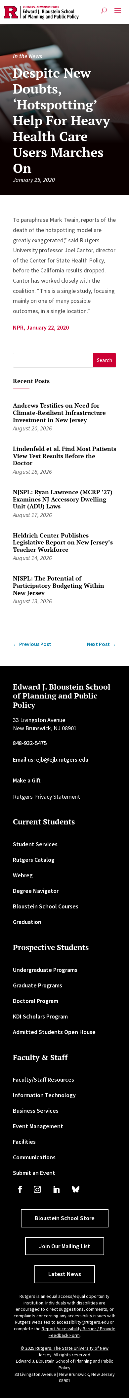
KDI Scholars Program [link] (40, 1016)
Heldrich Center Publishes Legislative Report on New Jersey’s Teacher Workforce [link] (63, 542)
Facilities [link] (24, 1141)
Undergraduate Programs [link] (45, 970)
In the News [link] (27, 56)
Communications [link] (34, 1157)
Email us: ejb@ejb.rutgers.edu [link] (50, 759)
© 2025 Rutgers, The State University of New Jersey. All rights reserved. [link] (64, 1351)
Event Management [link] (38, 1126)
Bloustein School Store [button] (65, 1218)
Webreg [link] (23, 875)
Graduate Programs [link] (37, 985)
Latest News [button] (64, 1274)
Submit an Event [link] (34, 1173)
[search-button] (104, 10)
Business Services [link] (36, 1110)
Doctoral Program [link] (35, 1001)
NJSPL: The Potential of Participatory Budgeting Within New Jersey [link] (58, 585)
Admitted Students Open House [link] (54, 1032)
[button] (117, 13)
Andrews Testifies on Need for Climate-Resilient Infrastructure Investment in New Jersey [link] (59, 412)
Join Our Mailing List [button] (64, 1246)
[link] (41, 13)
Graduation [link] (27, 922)
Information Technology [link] (44, 1095)
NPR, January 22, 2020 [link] (41, 327)
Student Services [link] (35, 844)
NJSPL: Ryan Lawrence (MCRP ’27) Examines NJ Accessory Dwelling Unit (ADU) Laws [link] (62, 499)
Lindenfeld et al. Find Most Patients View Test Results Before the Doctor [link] (64, 456)
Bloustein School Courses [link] (45, 906)
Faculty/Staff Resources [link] (43, 1079)
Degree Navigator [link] (36, 891)
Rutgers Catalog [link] (34, 859)
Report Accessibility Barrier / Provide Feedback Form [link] (78, 1332)
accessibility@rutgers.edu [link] (83, 1322)
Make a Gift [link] (27, 780)
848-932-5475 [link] (30, 743)
